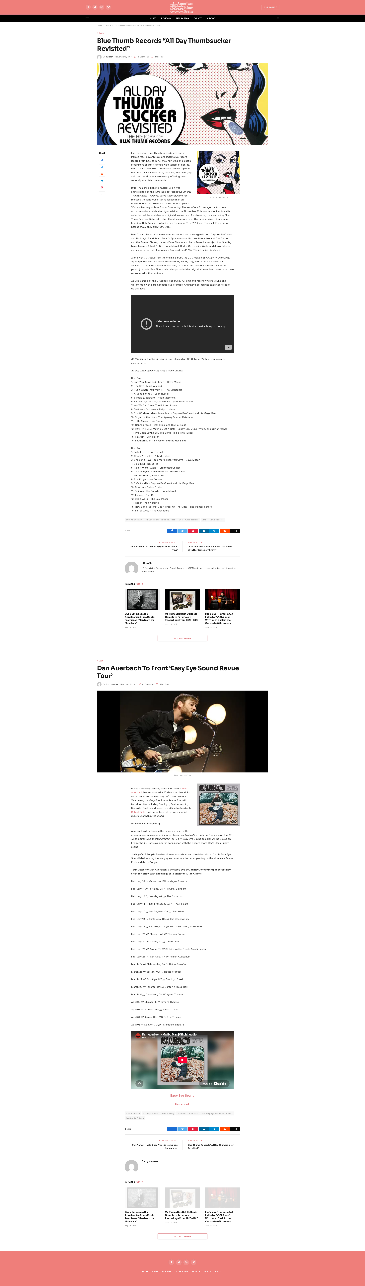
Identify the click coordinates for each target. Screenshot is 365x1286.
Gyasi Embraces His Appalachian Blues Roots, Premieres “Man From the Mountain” (140, 618)
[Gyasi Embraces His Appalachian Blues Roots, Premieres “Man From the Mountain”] (142, 599)
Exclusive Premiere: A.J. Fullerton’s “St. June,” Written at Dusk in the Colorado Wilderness (219, 618)
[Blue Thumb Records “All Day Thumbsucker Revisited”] (182, 104)
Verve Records (217, 520)
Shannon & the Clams (188, 1113)
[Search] (277, 18)
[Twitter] (102, 167)
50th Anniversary (134, 520)
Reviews (166, 1271)
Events (196, 1271)
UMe (204, 520)
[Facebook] (102, 160)
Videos (208, 1271)
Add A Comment (182, 638)
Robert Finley (139, 812)
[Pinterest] (102, 187)
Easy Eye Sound (182, 1095)
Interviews (181, 1271)
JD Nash (109, 57)
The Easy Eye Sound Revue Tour (217, 1113)
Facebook (182, 1104)
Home (145, 1271)
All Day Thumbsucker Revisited (160, 520)
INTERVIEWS (182, 18)
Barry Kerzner (112, 684)
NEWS (153, 18)
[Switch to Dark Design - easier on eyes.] (273, 18)
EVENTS (198, 18)
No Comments (143, 57)
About (219, 1271)
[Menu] (87, 18)
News (100, 33)
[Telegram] (102, 180)
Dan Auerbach (133, 1113)
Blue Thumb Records (188, 520)
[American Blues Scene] (182, 7)
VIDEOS (211, 18)
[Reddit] (102, 174)
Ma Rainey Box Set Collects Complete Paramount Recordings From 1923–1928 (181, 617)
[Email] (102, 194)
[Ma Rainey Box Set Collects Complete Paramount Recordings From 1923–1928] (182, 599)
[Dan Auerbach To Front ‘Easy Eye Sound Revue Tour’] (182, 731)
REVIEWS (166, 18)
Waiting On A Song (135, 1118)
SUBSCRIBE (270, 7)
